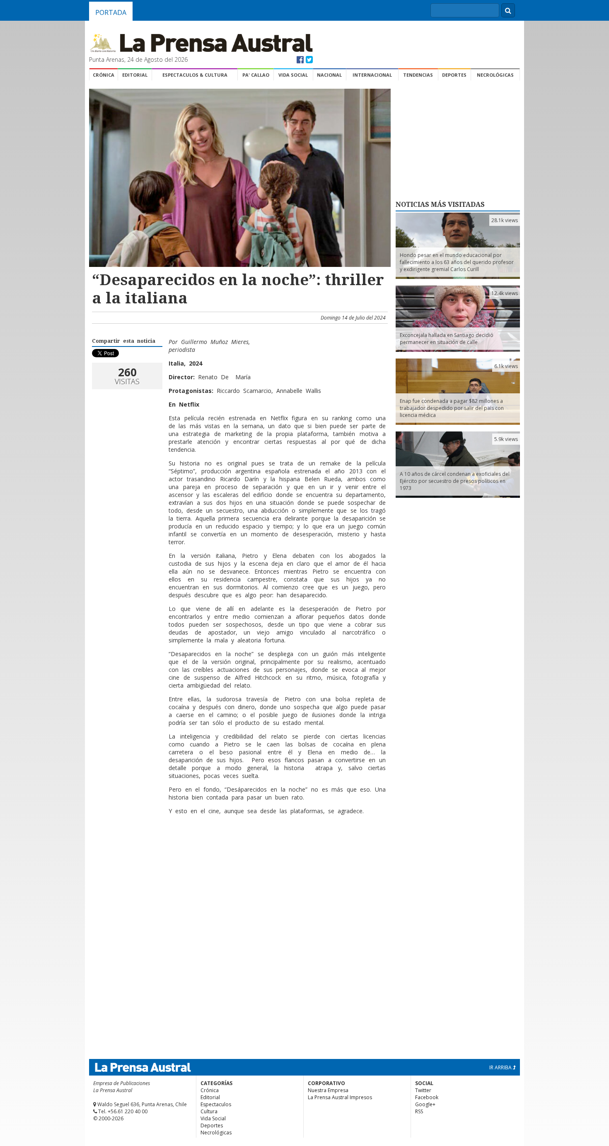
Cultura (209, 1111)
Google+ (425, 1104)
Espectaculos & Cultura (194, 75)
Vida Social (293, 75)
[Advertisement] (238, 848)
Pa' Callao (255, 75)
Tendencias (418, 75)
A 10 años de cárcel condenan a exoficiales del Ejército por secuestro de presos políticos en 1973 (455, 481)
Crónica (103, 75)
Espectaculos (216, 1104)
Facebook (426, 1097)
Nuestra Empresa (328, 1090)
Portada (110, 12)
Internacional (372, 75)
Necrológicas (495, 75)
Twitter (423, 1090)
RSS (419, 1111)
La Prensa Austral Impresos (340, 1097)
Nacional (329, 75)
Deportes (454, 75)
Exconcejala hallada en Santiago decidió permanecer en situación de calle (446, 339)
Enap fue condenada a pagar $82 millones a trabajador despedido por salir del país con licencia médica (452, 408)
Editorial (134, 75)
